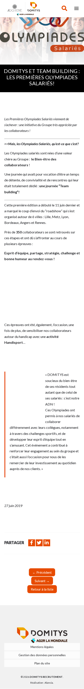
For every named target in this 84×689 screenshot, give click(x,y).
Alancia (49, 682)
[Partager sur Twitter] (39, 542)
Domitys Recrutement (46, 676)
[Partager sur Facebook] (31, 542)
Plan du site (42, 663)
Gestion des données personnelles (42, 655)
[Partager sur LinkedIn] (46, 542)
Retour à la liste (42, 589)
